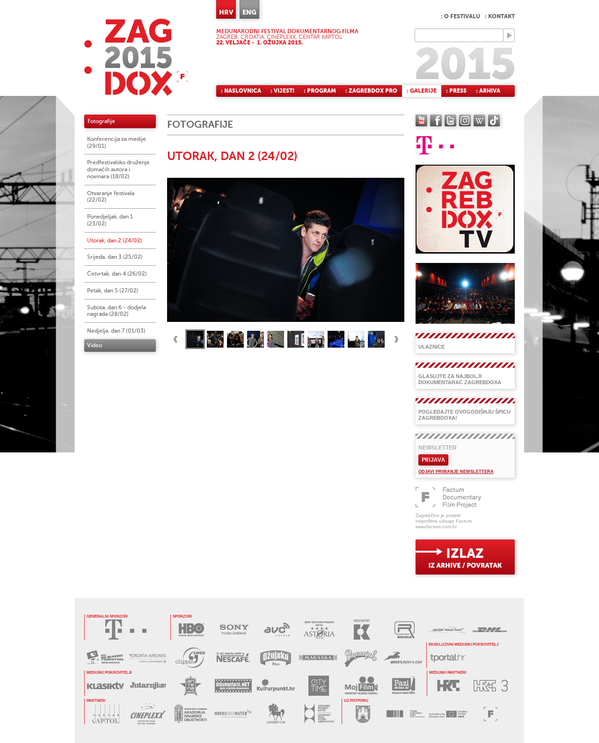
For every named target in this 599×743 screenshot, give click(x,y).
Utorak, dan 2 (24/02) (114, 240)
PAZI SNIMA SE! (404, 685)
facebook (436, 120)
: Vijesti (282, 90)
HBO (192, 629)
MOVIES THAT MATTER (233, 713)
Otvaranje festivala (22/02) (110, 197)
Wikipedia (479, 120)
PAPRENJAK (361, 657)
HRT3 (491, 685)
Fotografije (101, 121)
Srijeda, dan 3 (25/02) (115, 257)
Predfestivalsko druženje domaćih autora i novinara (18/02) (118, 169)
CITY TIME (318, 685)
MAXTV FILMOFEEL (105, 657)
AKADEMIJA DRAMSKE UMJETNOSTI (191, 713)
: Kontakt (500, 16)
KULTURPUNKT (276, 685)
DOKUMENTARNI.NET (233, 685)
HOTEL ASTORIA (319, 629)
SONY (234, 629)
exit (465, 557)
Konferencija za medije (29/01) (116, 142)
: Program (320, 90)
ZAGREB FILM (276, 713)
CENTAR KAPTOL (105, 713)
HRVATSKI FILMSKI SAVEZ (318, 713)
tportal (448, 657)
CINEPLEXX (148, 713)
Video (94, 345)
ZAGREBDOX (136, 57)
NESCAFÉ (233, 657)
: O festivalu (460, 16)
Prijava (433, 460)
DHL (490, 629)
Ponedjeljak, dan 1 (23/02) (110, 220)
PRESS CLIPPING (190, 657)
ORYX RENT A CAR (403, 657)
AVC (277, 629)
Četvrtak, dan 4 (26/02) (117, 273)
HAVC (405, 713)
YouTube (421, 120)
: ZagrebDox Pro (371, 90)
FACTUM (491, 713)
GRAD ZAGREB (363, 713)
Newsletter (437, 447)
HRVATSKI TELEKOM (126, 629)
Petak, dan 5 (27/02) (113, 290)
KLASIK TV (105, 685)
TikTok (494, 120)
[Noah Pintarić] (285, 249)
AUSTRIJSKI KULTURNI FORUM (447, 629)
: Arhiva (488, 90)
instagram (465, 120)
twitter (450, 120)
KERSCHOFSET (362, 629)
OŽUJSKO (275, 657)
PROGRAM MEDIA (448, 713)
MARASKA (318, 657)
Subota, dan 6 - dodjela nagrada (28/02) (116, 311)
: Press (456, 90)
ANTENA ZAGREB (191, 685)
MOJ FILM (361, 685)
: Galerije (422, 90)
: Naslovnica (241, 90)
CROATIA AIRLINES (148, 657)
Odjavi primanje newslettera (456, 471)
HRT (448, 685)
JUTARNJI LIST (148, 685)
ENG (249, 12)
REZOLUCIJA (405, 629)
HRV (226, 12)
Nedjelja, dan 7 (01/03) (116, 331)
